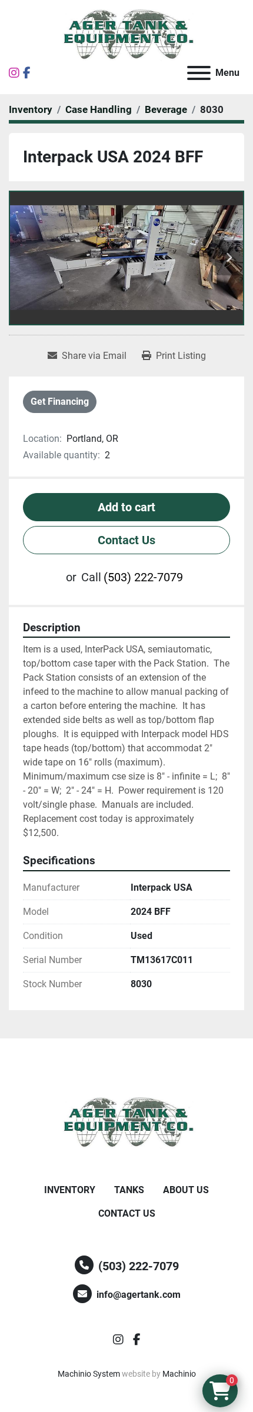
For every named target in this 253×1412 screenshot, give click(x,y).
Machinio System (89, 1373)
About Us (186, 1189)
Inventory (69, 1189)
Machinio (179, 1373)
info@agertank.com (138, 1294)
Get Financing (60, 401)
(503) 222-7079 (143, 577)
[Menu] (199, 73)
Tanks (129, 1189)
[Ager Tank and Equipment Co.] (126, 1122)
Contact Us (126, 540)
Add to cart (126, 507)
